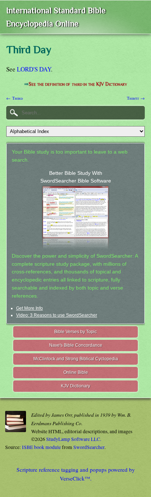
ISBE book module (41, 447)
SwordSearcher (88, 447)
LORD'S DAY (34, 69)
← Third (14, 98)
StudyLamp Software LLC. (73, 439)
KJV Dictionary (75, 386)
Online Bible (75, 372)
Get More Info (29, 308)
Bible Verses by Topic (75, 331)
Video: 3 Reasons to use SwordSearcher (56, 315)
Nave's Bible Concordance (75, 345)
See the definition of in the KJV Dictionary (78, 84)
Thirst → (136, 98)
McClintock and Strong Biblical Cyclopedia (75, 358)
